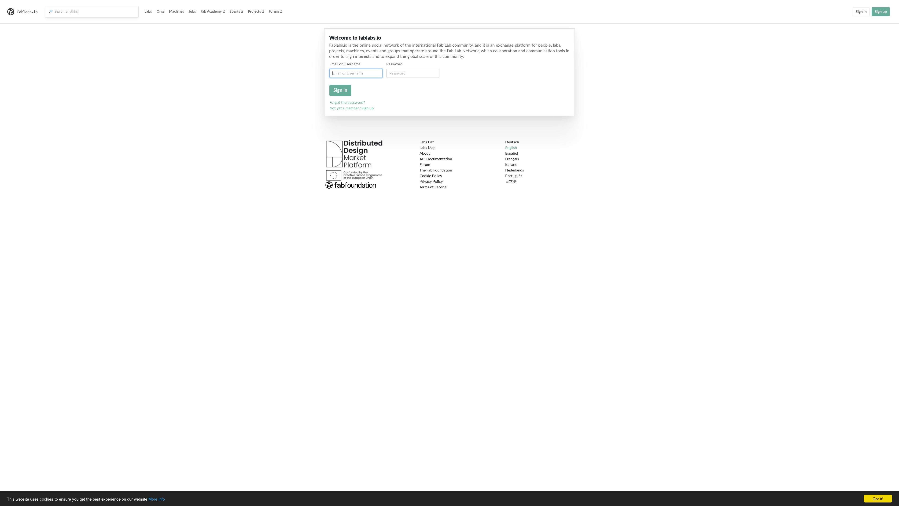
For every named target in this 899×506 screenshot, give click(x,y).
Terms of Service (433, 187)
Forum (274, 11)
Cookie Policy (431, 176)
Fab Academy (211, 11)
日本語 (510, 181)
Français (512, 159)
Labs (148, 11)
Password (394, 64)
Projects (254, 11)
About (425, 153)
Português (513, 176)
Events (234, 11)
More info (156, 499)
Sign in (861, 12)
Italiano (511, 165)
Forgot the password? (347, 102)
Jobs (192, 11)
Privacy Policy (431, 181)
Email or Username (344, 64)
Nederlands (514, 170)
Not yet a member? (351, 108)
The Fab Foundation (436, 170)
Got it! (878, 499)
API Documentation (436, 159)
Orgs (160, 11)
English (511, 148)
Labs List (427, 142)
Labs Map (427, 148)
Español (511, 153)
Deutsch (512, 142)
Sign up (881, 12)
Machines (176, 11)
